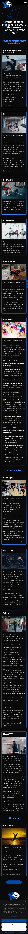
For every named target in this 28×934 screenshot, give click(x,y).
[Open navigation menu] (25, 2)
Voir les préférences (14, 929)
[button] (26, 901)
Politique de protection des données (10, 932)
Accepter (14, 920)
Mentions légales (21, 932)
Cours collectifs (14, 882)
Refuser (14, 924)
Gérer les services (14, 916)
